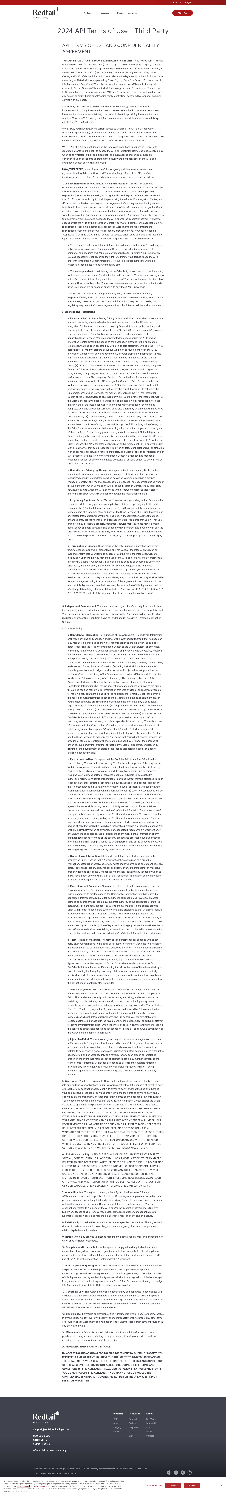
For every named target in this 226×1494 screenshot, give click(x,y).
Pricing (120, 13)
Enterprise (132, 13)
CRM (115, 1419)
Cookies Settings (57, 1469)
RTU (131, 1431)
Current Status (73, 1469)
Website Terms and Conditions (62, 1473)
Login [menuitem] (188, 2)
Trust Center (40, 1473)
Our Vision (151, 1419)
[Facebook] (176, 1472)
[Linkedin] (189, 1472)
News (149, 1431)
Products (87, 13)
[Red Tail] (46, 12)
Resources (104, 13)
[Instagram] (169, 1472)
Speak (116, 1423)
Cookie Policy (40, 1469)
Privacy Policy (126, 1469)
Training (133, 1423)
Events (149, 1427)
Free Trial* (182, 13)
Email (116, 1431)
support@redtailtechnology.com (51, 1429)
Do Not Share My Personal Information (100, 1469)
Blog (131, 1435)
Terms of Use (141, 1469)
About (149, 1413)
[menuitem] (89, 13)
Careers (150, 1435)
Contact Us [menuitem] (175, 2)
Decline (173, 1485)
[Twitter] (183, 1472)
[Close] (222, 1485)
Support (133, 1419)
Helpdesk (133, 1427)
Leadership (151, 1423)
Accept (192, 1485)
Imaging (117, 1427)
